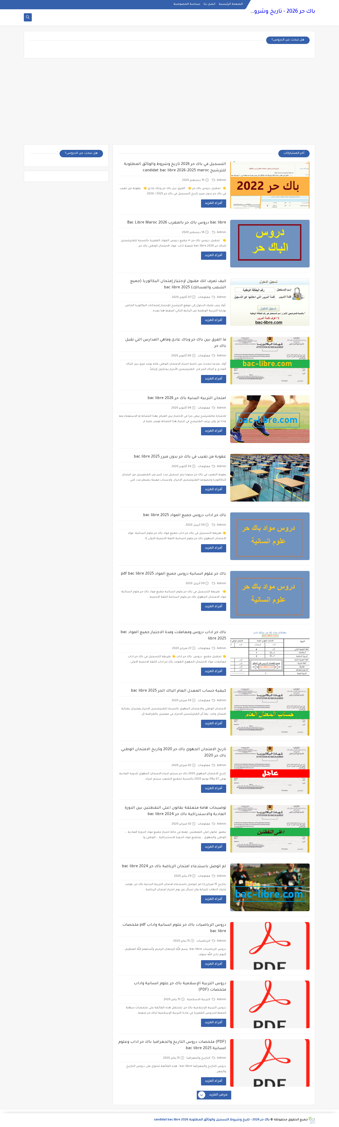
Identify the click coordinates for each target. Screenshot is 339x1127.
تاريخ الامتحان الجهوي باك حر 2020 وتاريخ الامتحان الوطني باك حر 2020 (173, 753)
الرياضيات (204, 941)
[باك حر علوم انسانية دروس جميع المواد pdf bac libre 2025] (270, 595)
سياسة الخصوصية (186, 4)
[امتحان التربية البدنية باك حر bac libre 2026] (270, 419)
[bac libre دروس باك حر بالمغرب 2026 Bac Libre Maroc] (270, 243)
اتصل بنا (209, 4)
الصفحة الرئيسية (231, 4)
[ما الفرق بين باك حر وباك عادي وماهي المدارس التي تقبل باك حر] (270, 360)
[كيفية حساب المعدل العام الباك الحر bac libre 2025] (270, 712)
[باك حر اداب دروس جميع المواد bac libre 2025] (270, 536)
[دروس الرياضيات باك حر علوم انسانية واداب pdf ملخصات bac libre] (270, 946)
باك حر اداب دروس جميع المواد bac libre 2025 (184, 515)
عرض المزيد (218, 1095)
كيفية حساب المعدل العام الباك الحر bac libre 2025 (178, 691)
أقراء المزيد (213, 203)
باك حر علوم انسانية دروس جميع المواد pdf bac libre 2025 (173, 574)
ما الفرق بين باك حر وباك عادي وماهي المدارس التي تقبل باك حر (175, 343)
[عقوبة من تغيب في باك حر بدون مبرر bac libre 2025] (270, 478)
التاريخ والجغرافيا (198, 1058)
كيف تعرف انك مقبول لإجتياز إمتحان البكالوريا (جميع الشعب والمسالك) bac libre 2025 (178, 284)
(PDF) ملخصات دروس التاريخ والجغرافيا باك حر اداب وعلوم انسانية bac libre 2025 (172, 1045)
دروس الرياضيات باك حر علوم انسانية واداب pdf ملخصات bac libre (174, 928)
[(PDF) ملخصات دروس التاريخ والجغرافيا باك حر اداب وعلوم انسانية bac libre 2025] (270, 1063)
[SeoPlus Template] (311, 1120)
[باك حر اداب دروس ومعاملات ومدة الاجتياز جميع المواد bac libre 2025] (270, 653)
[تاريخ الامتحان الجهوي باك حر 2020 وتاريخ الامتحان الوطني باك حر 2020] (270, 770)
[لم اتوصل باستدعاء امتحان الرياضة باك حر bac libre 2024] (270, 887)
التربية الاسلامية (199, 999)
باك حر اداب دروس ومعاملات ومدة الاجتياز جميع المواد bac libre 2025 (173, 635)
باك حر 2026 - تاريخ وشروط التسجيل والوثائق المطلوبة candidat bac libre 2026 (212, 1120)
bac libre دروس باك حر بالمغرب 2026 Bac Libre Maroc (176, 223)
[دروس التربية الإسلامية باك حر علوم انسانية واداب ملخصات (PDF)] (270, 1004)
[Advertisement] (169, 103)
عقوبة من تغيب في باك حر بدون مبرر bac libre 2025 (180, 457)
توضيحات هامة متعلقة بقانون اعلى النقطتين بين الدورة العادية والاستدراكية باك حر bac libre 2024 (175, 811)
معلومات (204, 297)
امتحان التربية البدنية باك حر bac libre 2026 (187, 398)
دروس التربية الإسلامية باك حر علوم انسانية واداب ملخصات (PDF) (180, 987)
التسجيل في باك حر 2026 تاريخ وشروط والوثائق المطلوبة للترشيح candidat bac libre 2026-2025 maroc (175, 167)
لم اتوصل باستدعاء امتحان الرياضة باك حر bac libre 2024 (174, 867)
